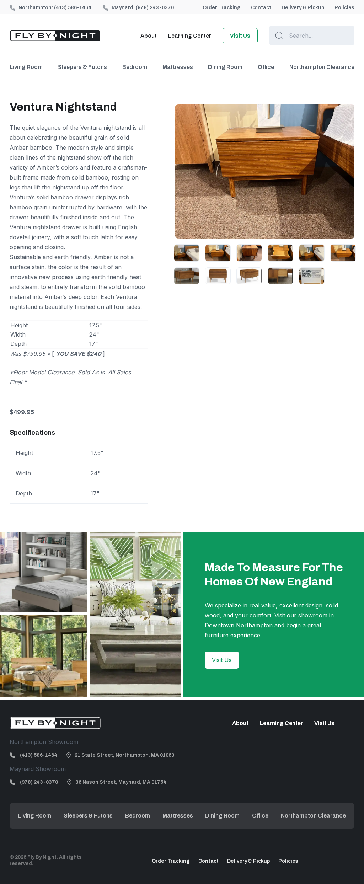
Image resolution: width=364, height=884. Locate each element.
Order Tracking (222, 7)
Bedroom (134, 67)
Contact (261, 7)
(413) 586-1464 (72, 7)
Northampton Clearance (321, 67)
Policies (344, 7)
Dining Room (225, 67)
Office (266, 67)
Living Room (26, 67)
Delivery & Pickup (303, 7)
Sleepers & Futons (82, 67)
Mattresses (177, 67)
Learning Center (189, 36)
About (148, 36)
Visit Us (240, 36)
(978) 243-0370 (155, 7)
